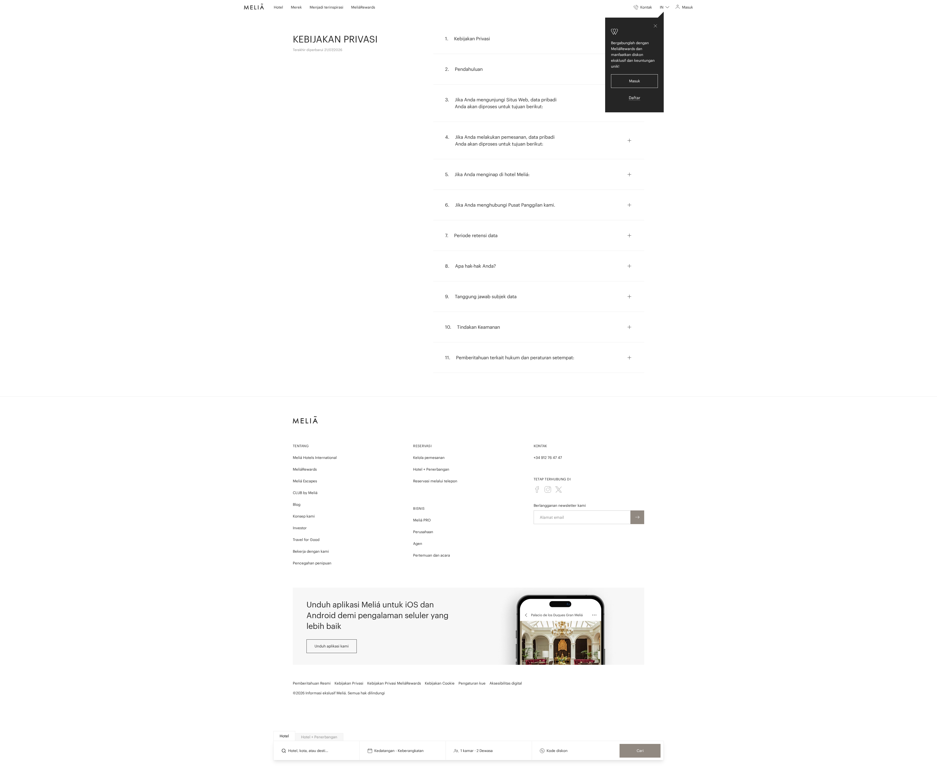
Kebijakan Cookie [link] (440, 683)
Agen (417, 543)
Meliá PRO (422, 520)
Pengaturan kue (472, 683)
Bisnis (419, 508)
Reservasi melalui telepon (435, 481)
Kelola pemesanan (429, 457)
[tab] (284, 736)
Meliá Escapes (305, 481)
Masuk (634, 81)
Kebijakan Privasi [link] (349, 683)
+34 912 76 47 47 (548, 457)
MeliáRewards (305, 469)
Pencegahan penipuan (312, 563)
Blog (296, 504)
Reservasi (422, 446)
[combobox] (664, 7)
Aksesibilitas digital (505, 683)
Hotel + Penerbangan (431, 469)
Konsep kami (304, 516)
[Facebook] (537, 489)
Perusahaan (423, 531)
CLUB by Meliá (305, 492)
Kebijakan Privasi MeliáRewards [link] (394, 683)
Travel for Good (306, 539)
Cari (640, 750)
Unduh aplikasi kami (332, 646)
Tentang (301, 446)
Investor (300, 528)
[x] (558, 489)
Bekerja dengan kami (311, 551)
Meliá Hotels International (315, 457)
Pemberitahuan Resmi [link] (312, 683)
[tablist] (469, 736)
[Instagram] (547, 489)
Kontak (540, 446)
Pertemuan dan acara (431, 555)
